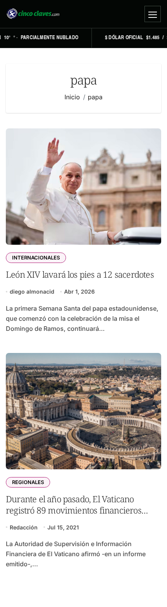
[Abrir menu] (152, 14)
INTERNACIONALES (36, 257)
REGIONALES (28, 482)
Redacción (24, 527)
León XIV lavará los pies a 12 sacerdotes (80, 274)
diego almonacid (32, 291)
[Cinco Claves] (33, 14)
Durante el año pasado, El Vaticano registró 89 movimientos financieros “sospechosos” (73, 510)
